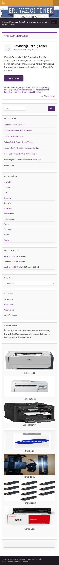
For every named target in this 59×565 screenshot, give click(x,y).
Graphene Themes (21, 562)
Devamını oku (14, 78)
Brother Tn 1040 (11, 256)
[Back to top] (52, 558)
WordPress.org (10, 315)
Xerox (6, 234)
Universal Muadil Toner (14, 136)
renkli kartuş (35, 92)
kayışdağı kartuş (11, 90)
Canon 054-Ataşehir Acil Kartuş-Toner (20, 154)
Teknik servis (9, 219)
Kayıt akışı (8, 304)
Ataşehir (27, 50)
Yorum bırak (49, 96)
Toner (36, 50)
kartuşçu (19, 50)
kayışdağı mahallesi (27, 90)
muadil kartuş (24, 92)
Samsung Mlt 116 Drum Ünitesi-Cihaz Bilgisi (22, 159)
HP (32, 50)
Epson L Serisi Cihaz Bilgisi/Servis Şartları (21, 148)
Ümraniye (8, 229)
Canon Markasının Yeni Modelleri (18, 130)
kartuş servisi (30, 87)
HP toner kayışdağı (15, 87)
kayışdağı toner (42, 90)
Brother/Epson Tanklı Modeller (17, 125)
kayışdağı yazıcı (10, 92)
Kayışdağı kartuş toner (30, 46)
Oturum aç (8, 299)
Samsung (8, 208)
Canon (7, 187)
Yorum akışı (9, 310)
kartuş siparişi (43, 87)
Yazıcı (6, 240)
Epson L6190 (9, 165)
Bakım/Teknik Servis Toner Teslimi (18, 142)
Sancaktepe (9, 213)
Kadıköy (7, 203)
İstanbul (7, 198)
